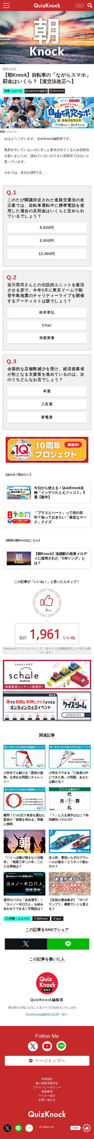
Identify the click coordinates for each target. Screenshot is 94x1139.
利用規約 (47, 1079)
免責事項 (47, 1091)
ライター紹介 (47, 1095)
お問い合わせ (47, 1099)
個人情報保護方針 (47, 1083)
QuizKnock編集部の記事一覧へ (47, 1014)
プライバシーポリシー (47, 1087)
